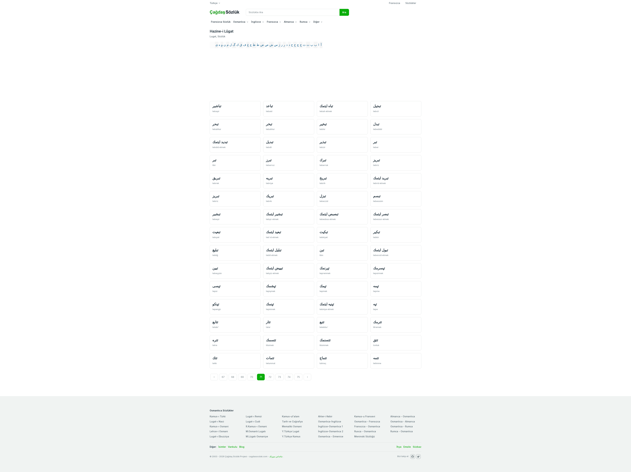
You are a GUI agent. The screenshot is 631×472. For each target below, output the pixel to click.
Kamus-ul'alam (290, 416)
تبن (322, 250)
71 (261, 377)
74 (289, 377)
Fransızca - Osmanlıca (367, 426)
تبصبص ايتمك (329, 214)
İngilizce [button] (256, 21)
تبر (375, 142)
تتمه (376, 358)
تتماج (323, 358)
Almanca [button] (289, 21)
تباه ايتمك (326, 106)
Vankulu (232, 446)
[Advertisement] (315, 75)
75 (298, 377)
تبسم (377, 196)
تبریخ (323, 178)
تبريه (269, 178)
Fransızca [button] (272, 21)
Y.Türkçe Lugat (290, 431)
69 (242, 377)
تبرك (323, 160)
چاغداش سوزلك (275, 456)
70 (251, 377)
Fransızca (394, 3)
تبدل (376, 124)
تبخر (269, 124)
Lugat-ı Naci (217, 421)
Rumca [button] (303, 21)
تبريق (216, 178)
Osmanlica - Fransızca (367, 421)
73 (279, 377)
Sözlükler (410, 3)
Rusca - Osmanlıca (365, 431)
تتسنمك (325, 340)
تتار (268, 322)
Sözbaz (417, 446)
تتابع (215, 322)
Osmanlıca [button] (239, 21)
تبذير (323, 142)
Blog (241, 446)
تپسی (216, 286)
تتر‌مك (377, 322)
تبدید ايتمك (220, 142)
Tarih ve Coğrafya (292, 421)
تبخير (323, 124)
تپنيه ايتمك (327, 304)
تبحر (215, 124)
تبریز (215, 196)
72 (270, 377)
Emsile (407, 446)
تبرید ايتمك (381, 178)
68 (232, 377)
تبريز (376, 160)
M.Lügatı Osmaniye (257, 436)
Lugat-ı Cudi (253, 421)
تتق (375, 340)
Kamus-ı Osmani (219, 426)
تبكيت (324, 232)
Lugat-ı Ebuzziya (219, 436)
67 (223, 377)
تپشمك (271, 286)
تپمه (376, 286)
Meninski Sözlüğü (364, 436)
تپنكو (215, 304)
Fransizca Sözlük (221, 21)
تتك (214, 358)
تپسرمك (379, 268)
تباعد (269, 106)
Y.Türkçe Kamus (291, 436)
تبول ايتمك (380, 250)
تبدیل (269, 142)
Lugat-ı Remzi (254, 416)
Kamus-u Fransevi (364, 416)
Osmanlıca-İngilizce (329, 421)
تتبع (322, 322)
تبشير (216, 214)
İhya (399, 446)
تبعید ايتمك (273, 232)
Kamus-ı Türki (218, 416)
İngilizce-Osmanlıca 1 (330, 426)
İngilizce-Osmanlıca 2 (330, 431)
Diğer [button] (316, 21)
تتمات (270, 358)
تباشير (216, 106)
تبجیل (377, 106)
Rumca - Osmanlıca (401, 431)
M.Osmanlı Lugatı (256, 431)
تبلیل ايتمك (273, 250)
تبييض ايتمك (274, 268)
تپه (375, 304)
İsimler (222, 446)
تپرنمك (324, 268)
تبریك (270, 196)
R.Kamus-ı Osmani (256, 426)
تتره (215, 340)
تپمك (323, 286)
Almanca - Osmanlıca (402, 416)
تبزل (323, 196)
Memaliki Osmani (292, 426)
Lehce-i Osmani (219, 431)
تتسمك (271, 340)
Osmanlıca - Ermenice (330, 436)
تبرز (269, 160)
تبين (215, 268)
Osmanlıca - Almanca (402, 421)
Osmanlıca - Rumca (401, 426)
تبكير (376, 232)
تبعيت (216, 232)
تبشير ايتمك (274, 214)
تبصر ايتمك (381, 214)
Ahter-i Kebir (325, 416)
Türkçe (214, 3)
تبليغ (215, 250)
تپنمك (270, 304)
